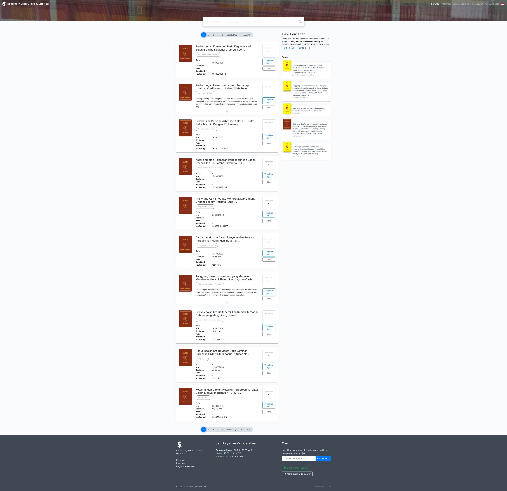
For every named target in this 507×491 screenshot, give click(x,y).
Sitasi (269, 68)
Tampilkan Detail (268, 62)
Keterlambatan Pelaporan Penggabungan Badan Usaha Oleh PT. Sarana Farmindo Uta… (226, 161)
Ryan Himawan (203, 397)
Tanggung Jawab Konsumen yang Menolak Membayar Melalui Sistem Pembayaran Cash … (225, 278)
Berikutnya (232, 35)
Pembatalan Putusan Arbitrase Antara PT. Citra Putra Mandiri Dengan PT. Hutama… (225, 122)
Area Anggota (492, 4)
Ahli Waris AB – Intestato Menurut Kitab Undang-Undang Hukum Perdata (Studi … (226, 200)
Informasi (446, 4)
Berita (456, 4)
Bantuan (465, 4)
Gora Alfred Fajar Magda (207, 245)
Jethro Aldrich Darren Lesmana (209, 168)
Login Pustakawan (185, 466)
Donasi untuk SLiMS (297, 467)
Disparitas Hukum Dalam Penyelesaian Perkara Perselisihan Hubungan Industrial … (225, 239)
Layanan (180, 463)
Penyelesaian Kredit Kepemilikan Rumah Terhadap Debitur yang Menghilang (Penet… (227, 313)
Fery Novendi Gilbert (205, 206)
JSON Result (304, 48)
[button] (227, 111)
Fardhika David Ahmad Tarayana (210, 284)
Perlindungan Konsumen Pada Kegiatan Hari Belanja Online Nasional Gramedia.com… (223, 48)
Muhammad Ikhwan (205, 93)
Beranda (435, 4)
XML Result (289, 48)
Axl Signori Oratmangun (206, 129)
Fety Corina (202, 359)
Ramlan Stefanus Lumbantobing (209, 320)
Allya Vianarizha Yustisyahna (208, 54)
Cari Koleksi (323, 458)
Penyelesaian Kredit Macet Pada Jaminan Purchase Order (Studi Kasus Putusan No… (223, 352)
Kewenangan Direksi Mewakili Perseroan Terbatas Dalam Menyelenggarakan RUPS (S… (227, 391)
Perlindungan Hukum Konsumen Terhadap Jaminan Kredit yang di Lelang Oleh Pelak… (222, 87)
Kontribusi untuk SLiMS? (299, 474)
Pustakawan (477, 4)
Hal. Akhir (245, 35)
